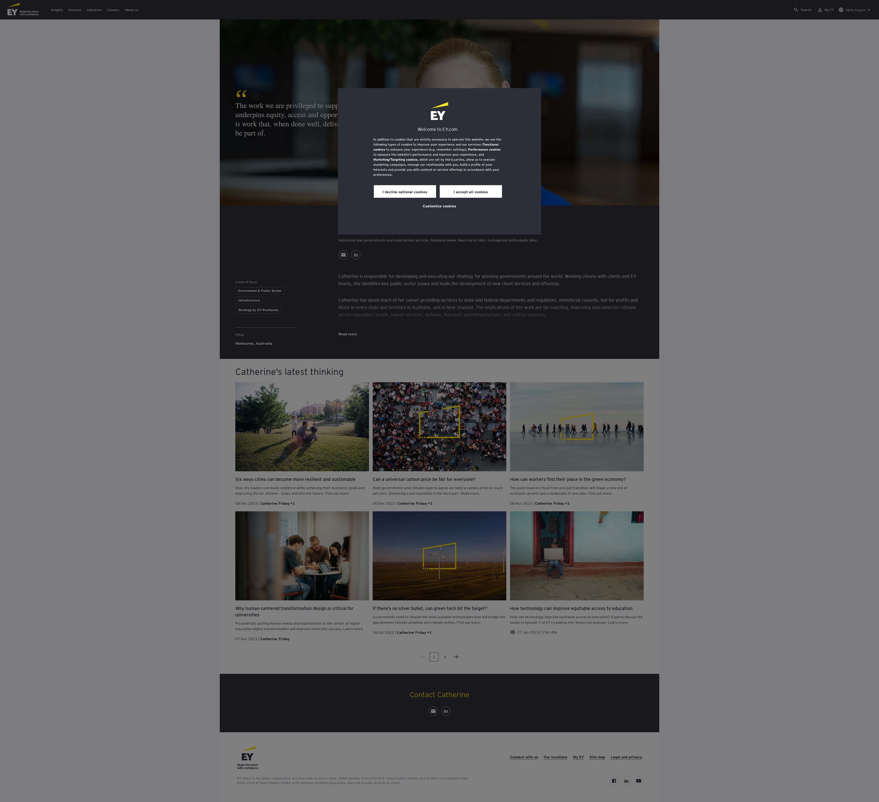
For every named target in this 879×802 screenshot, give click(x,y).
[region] (439, 161)
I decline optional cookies (405, 191)
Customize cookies (439, 205)
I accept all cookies (471, 191)
